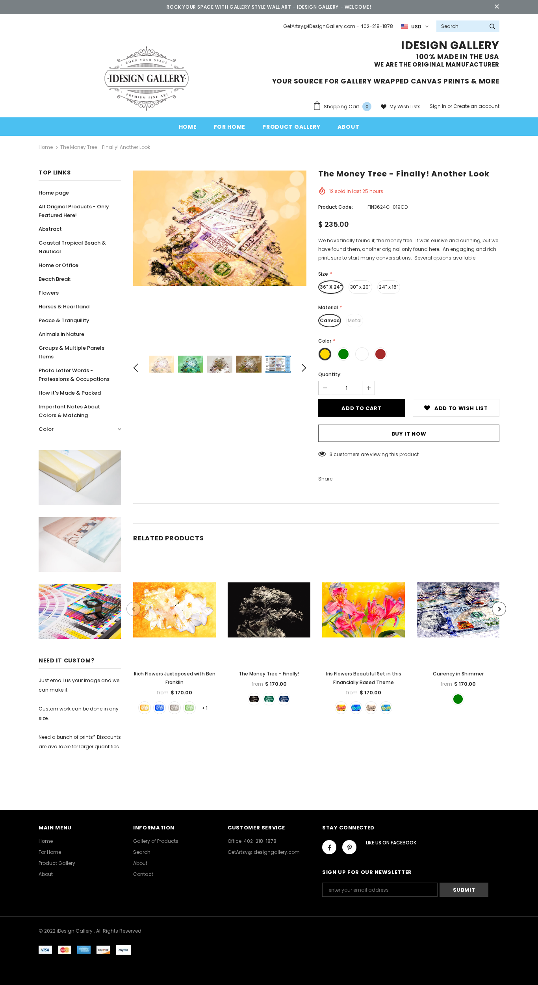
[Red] (341, 708)
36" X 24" (331, 287)
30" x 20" (360, 287)
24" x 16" (389, 287)
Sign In (438, 106)
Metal (355, 320)
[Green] (189, 708)
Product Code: (335, 207)
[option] (219, 228)
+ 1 (205, 708)
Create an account (476, 106)
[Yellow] (386, 708)
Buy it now (409, 434)
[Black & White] (174, 708)
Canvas (329, 320)
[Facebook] (329, 847)
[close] (497, 7)
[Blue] (159, 708)
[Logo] (146, 78)
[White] (144, 708)
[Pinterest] (349, 847)
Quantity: (329, 374)
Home (46, 147)
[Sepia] (254, 699)
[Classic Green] (458, 699)
